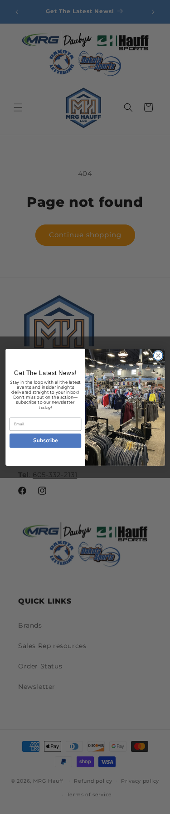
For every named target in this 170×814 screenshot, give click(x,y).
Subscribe (45, 440)
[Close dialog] (158, 355)
